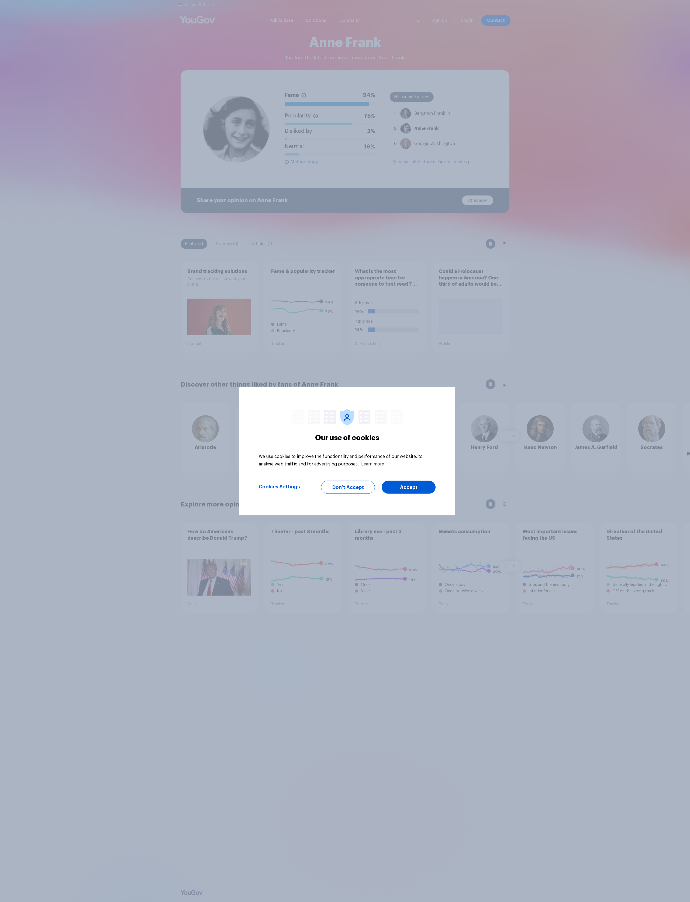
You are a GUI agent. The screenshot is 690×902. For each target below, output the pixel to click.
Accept (409, 487)
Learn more (372, 464)
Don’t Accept (348, 487)
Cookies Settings (279, 486)
